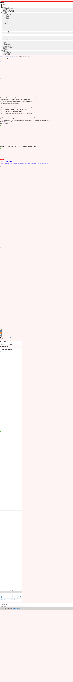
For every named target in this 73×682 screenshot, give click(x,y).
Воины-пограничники (8, 43)
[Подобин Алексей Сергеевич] (8, 76)
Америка (6, 21)
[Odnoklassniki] (25, 333)
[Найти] (11, 344)
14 (14, 596)
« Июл (10, 601)
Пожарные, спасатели (8, 47)
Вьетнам (8, 16)
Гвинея (7, 25)
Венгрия (8, 29)
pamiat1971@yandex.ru (17, 608)
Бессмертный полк (5, 7)
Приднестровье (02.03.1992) (9, 37)
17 (1, 597)
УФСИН (5, 48)
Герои (3, 6)
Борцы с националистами (9, 11)
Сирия (7, 19)
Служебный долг (5, 40)
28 (14, 599)
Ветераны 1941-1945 (8, 9)
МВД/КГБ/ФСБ (7, 44)
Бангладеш (8, 15)
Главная (3, 4)
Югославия (6, 38)
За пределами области (8, 56)
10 (1, 596)
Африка (5, 23)
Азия (5, 13)
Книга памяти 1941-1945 (8, 8)
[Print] (25, 336)
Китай (7, 17)
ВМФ (5, 42)
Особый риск (6, 45)
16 (20, 596)
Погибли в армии (7, 46)
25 (4, 599)
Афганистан (8, 14)
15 (17, 596)
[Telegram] (25, 334)
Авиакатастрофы (7, 41)
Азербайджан (6, 36)
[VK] (25, 331)
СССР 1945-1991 (5, 12)
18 (4, 597)
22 (17, 597)
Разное (3, 50)
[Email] (25, 329)
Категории (6, 51)
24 (1, 599)
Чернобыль (6, 49)
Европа (5, 28)
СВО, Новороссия (15, 56)
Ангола (7, 24)
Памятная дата (7, 54)
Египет (7, 26)
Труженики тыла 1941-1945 (9, 10)
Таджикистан (8, 20)
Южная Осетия (7, 39)
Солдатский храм (7, 52)
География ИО (7, 53)
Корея (7, 18)
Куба (7, 22)
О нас (3, 5)
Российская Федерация (6, 31)
